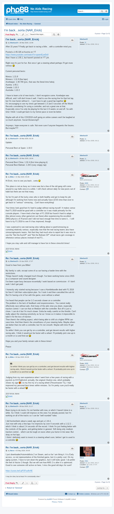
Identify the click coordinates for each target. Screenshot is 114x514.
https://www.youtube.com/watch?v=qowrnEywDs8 (27, 55)
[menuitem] (20, 19)
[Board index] (17, 9)
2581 (86, 461)
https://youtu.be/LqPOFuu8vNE (19, 471)
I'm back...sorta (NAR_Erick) (23, 30)
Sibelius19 (84, 39)
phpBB (49, 499)
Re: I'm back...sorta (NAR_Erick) (22, 135)
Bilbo (82, 178)
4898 (86, 183)
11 (85, 42)
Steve (82, 458)
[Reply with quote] (72, 40)
